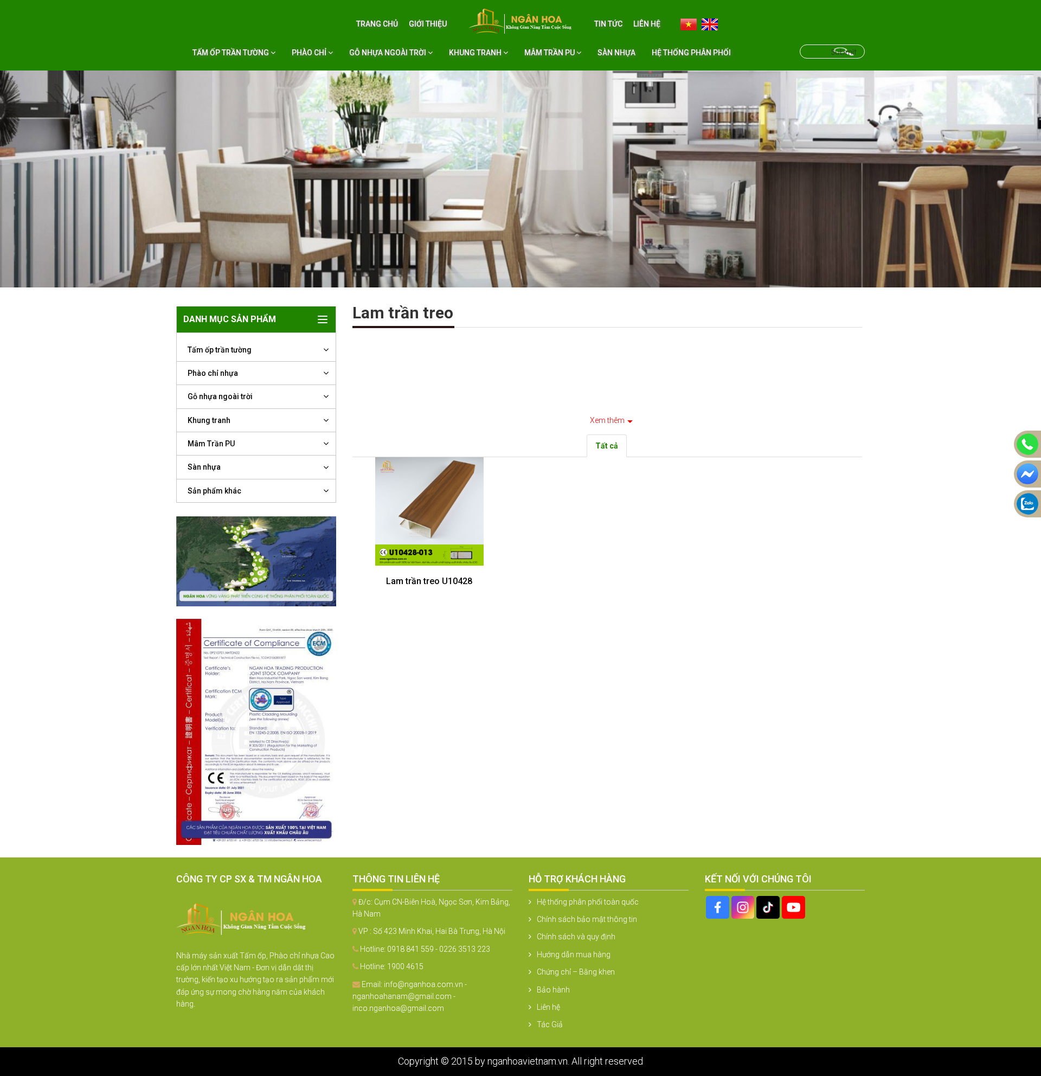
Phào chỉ (310, 52)
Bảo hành (553, 989)
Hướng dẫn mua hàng (574, 954)
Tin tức (608, 24)
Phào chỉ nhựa (213, 373)
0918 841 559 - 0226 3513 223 (438, 949)
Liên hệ (646, 24)
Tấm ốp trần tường (231, 52)
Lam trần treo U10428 (429, 581)
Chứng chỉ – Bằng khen (576, 972)
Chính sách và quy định (576, 936)
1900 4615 (405, 966)
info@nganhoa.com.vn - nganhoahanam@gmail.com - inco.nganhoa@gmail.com (409, 996)
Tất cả (606, 445)
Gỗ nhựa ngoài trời (388, 52)
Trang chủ (377, 24)
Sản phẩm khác (214, 490)
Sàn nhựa (616, 52)
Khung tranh (476, 52)
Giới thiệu (428, 24)
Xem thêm (607, 420)
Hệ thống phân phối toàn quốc (588, 902)
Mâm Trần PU (550, 52)
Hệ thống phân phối (691, 52)
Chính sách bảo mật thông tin (587, 919)
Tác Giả (550, 1024)
